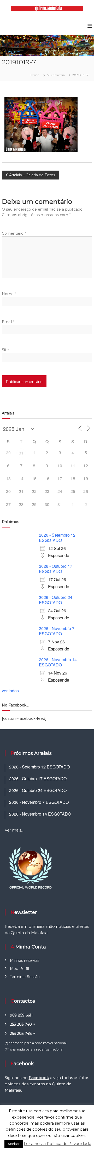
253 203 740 (21, 1024)
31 (21, 453)
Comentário (14, 233)
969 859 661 (20, 1015)
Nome (9, 293)
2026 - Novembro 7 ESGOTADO (56, 631)
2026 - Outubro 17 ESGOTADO (55, 568)
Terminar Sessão (25, 976)
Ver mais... (14, 830)
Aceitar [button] (14, 1144)
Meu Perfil (19, 968)
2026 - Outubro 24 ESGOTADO (55, 599)
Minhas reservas (24, 960)
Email (8, 321)
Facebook (39, 1077)
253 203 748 (21, 1033)
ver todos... (12, 691)
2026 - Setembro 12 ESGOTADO (57, 537)
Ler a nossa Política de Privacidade (57, 1143)
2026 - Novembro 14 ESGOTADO (58, 662)
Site (5, 349)
